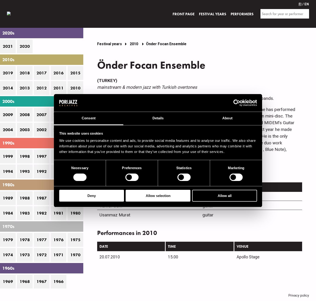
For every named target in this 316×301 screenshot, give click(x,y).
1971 (58, 254)
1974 (8, 254)
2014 (8, 88)
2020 (25, 46)
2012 (42, 88)
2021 (8, 46)
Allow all (225, 196)
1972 (42, 254)
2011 (58, 88)
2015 (75, 73)
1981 (58, 213)
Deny (91, 196)
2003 (25, 129)
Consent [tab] (89, 118)
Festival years (109, 44)
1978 (25, 239)
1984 (8, 213)
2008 (25, 114)
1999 (8, 156)
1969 (8, 281)
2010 (75, 88)
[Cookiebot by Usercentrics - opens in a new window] (237, 102)
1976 (58, 239)
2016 (58, 73)
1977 (42, 239)
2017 (42, 73)
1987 (42, 198)
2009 (8, 114)
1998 (25, 156)
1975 (75, 239)
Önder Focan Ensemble (166, 44)
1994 (8, 171)
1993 (25, 171)
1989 (8, 198)
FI (300, 4)
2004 (8, 129)
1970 (75, 254)
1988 (25, 198)
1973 (25, 254)
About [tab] (227, 118)
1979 (8, 239)
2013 (25, 88)
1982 (42, 213)
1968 (25, 281)
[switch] (132, 177)
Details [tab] (158, 118)
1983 (25, 213)
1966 (58, 281)
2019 (8, 73)
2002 (42, 129)
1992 (42, 171)
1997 (42, 156)
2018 (25, 73)
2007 (42, 114)
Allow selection (158, 196)
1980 (75, 213)
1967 (42, 281)
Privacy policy (298, 296)
